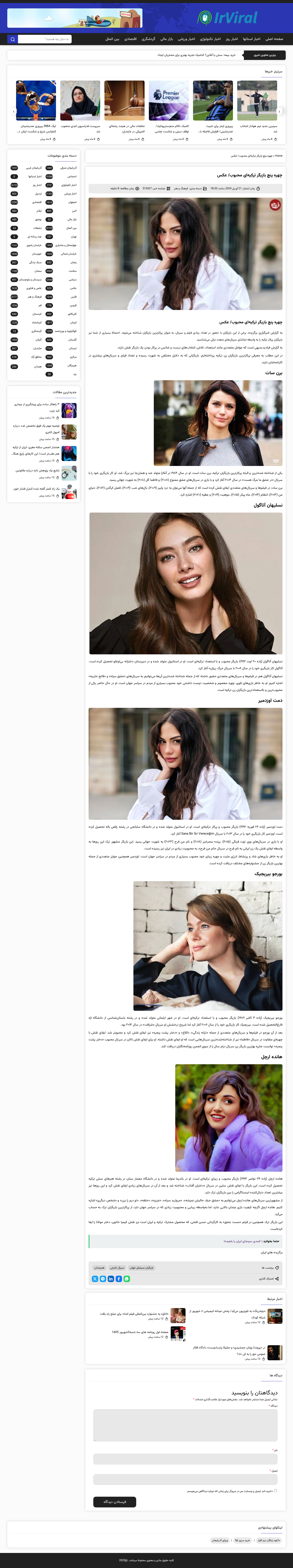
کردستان (26, 314)
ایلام (26, 211)
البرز (61, 211)
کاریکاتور (61, 314)
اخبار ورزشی (186, 39)
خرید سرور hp (242, 1540)
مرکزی (61, 357)
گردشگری (148, 39)
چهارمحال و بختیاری (61, 245)
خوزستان (26, 254)
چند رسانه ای (27, 237)
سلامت (61, 271)
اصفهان (61, 202)
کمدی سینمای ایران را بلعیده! (242, 1241)
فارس (61, 297)
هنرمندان (99, 1268)
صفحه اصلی (274, 39)
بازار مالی (166, 39)
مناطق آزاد (26, 357)
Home (278, 156)
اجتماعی (60, 176)
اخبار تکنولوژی (210, 39)
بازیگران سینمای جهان (141, 1268)
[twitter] (95, 1279)
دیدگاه (273, 1406)
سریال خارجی (117, 1268)
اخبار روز (232, 39)
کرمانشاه (26, 323)
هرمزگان (61, 365)
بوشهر (26, 219)
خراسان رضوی (26, 245)
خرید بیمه (230, 55)
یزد (62, 374)
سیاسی (60, 280)
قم (26, 305)
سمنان (26, 271)
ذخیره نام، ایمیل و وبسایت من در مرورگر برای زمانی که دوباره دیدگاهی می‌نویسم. (230, 1491)
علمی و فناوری (26, 288)
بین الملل (112, 39)
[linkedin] (111, 1279)
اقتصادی (130, 39)
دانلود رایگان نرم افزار (269, 1540)
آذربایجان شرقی (61, 168)
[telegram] (103, 1279)
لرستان (61, 348)
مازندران (26, 348)
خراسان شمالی (61, 254)
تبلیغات (27, 228)
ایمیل (274, 1471)
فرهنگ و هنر (181, 188)
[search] (12, 39)
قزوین (61, 305)
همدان (26, 367)
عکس (61, 288)
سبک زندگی (26, 262)
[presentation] (279, 111)
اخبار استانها (251, 39)
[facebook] (119, 1279)
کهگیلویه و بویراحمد (61, 331)
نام (275, 1450)
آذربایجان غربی (26, 168)
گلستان (61, 340)
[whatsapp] (127, 1279)
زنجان (61, 262)
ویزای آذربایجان (220, 1540)
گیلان (26, 340)
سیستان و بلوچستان (26, 280)
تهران (61, 237)
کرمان (61, 323)
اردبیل (26, 194)
